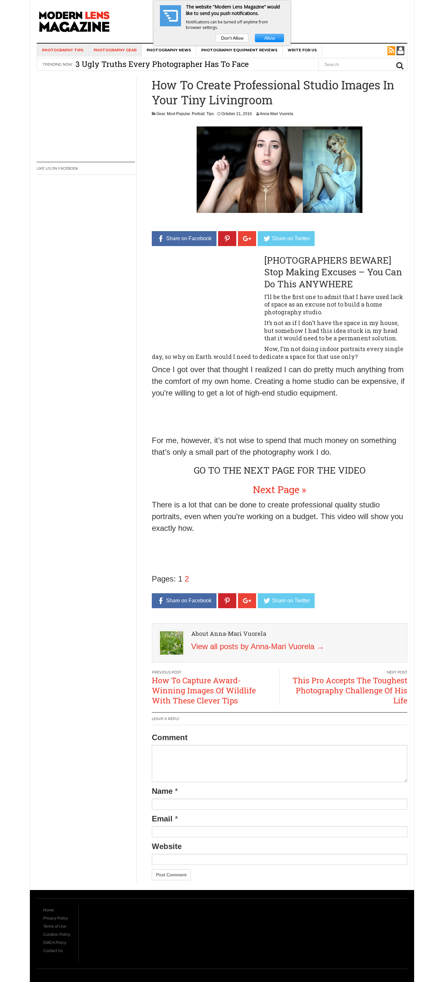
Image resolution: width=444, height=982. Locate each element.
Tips (210, 113)
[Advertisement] (206, 300)
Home (48, 910)
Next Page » (279, 489)
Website (167, 846)
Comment (170, 737)
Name (162, 791)
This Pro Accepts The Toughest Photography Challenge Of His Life (350, 690)
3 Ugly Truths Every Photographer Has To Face (162, 64)
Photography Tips (63, 50)
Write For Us (302, 50)
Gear (160, 113)
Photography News (169, 50)
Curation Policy (56, 934)
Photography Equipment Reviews (239, 50)
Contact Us (53, 951)
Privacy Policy (55, 918)
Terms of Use (54, 926)
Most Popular (178, 113)
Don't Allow (232, 38)
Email (162, 818)
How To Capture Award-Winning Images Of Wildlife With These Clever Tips (204, 690)
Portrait (198, 113)
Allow (269, 38)
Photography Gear (115, 50)
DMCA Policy (54, 942)
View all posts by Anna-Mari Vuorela (257, 646)
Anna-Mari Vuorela (276, 113)
